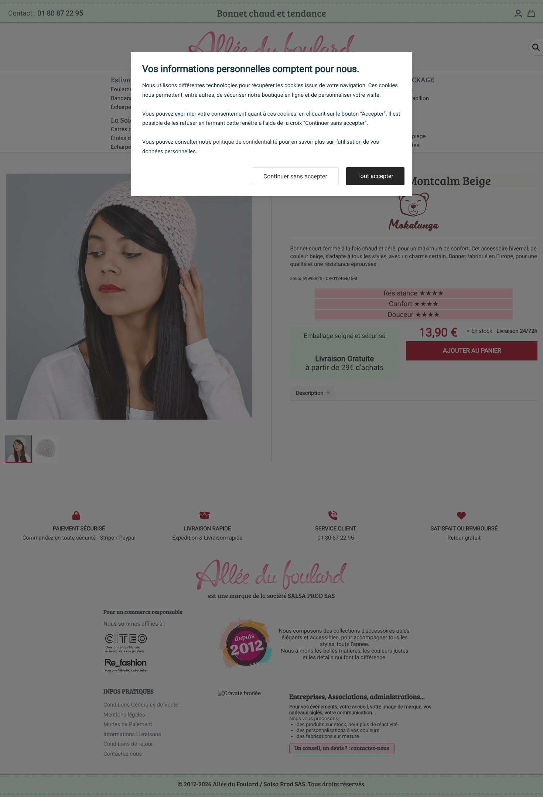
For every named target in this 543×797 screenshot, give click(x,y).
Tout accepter (375, 175)
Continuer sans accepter (295, 176)
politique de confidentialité (245, 141)
